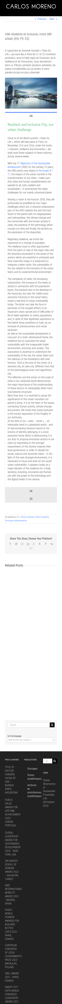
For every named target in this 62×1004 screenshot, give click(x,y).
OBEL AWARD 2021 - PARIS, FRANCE (12, 977)
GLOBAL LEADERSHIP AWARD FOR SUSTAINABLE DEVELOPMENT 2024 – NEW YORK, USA (13, 843)
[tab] (31, 116)
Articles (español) (42, 517)
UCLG (46, 805)
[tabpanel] (31, 303)
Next (52, 19)
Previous (42, 19)
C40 (45, 798)
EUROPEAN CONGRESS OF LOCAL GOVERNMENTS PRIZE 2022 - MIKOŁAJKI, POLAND (13, 956)
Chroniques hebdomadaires (16, 520)
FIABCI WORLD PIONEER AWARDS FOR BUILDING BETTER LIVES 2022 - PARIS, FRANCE (12, 924)
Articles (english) (27, 517)
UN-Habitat (49, 802)
